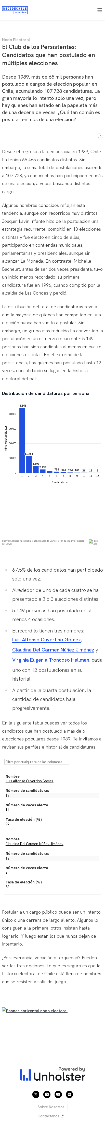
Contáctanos (48, 1116)
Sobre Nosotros (50, 1107)
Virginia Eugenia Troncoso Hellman (50, 660)
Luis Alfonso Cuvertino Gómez (46, 639)
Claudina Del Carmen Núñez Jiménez (53, 649)
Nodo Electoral (16, 39)
